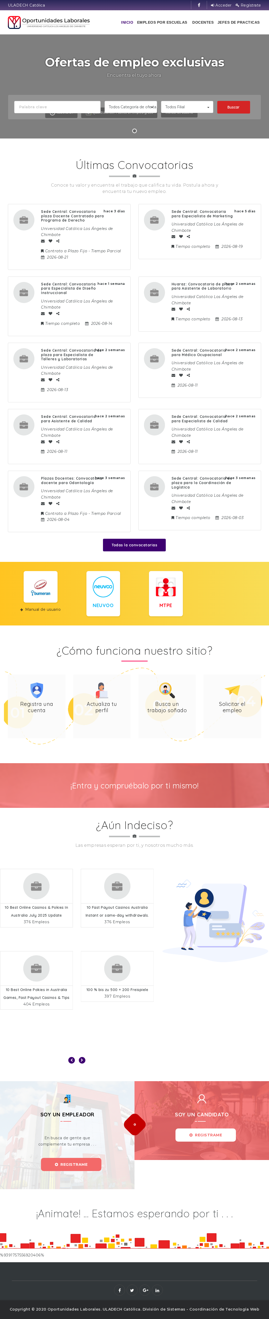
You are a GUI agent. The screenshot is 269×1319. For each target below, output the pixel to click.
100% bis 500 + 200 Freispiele (117, 989)
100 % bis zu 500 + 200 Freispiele (37, 989)
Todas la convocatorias (134, 545)
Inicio (127, 22)
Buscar (233, 107)
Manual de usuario (43, 609)
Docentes (203, 22)
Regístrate (250, 5)
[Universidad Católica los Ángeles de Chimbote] (49, 22)
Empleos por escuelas (162, 22)
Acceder (223, 5)
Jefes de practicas (239, 22)
